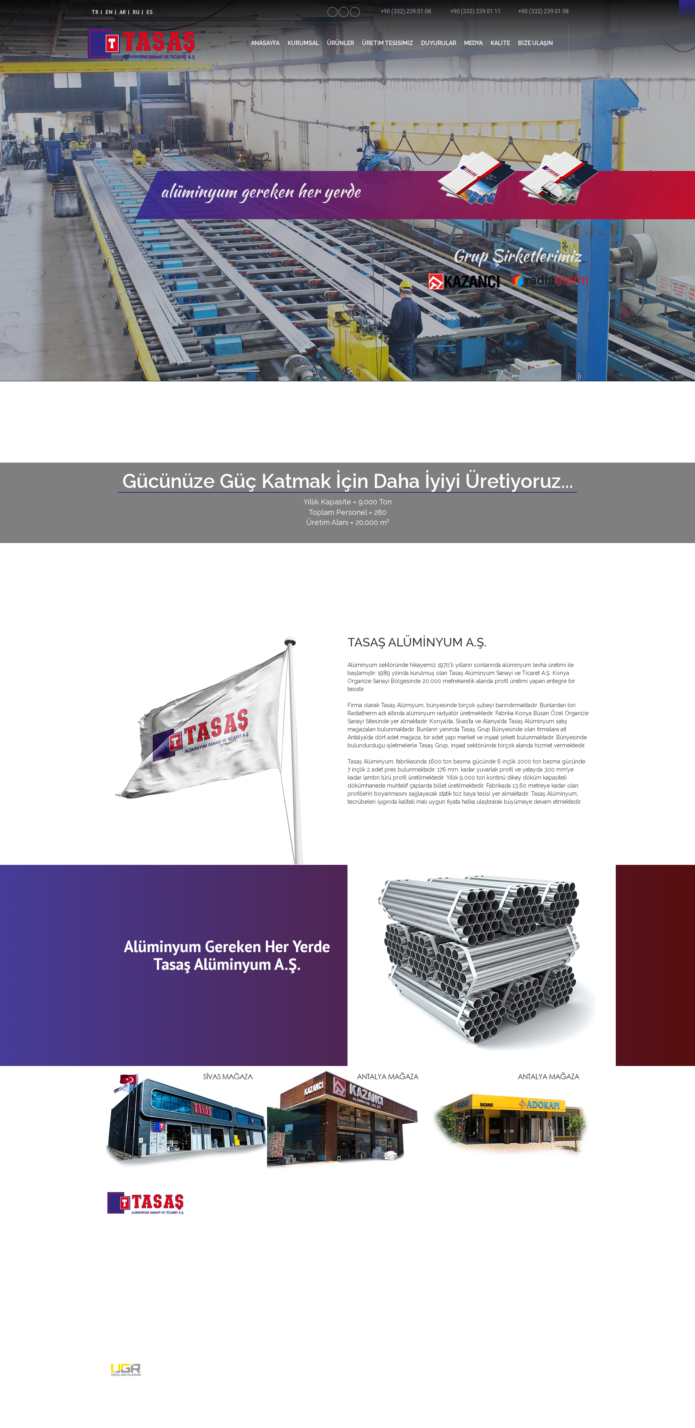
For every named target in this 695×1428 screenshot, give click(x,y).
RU (136, 12)
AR (122, 12)
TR (95, 12)
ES (149, 12)
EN (109, 12)
